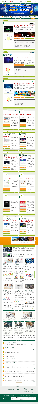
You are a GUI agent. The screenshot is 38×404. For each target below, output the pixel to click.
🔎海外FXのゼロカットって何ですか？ (9, 374)
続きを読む (34, 345)
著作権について (32, 391)
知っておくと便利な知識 (18, 390)
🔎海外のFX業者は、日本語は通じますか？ (9, 366)
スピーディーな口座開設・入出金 (17, 290)
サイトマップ (32, 392)
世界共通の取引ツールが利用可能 (28, 290)
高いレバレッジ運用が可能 (6, 264)
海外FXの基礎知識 (25, 389)
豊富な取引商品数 (26, 264)
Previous (10, 241)
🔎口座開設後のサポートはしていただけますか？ (10, 362)
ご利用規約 (32, 390)
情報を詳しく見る (11, 129)
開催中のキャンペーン (6, 3)
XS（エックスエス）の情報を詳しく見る (19, 107)
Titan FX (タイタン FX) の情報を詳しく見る (19, 76)
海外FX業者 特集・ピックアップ (26, 391)
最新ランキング (33, 18)
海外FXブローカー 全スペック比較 (11, 389)
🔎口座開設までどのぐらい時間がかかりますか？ (10, 347)
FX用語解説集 (17, 391)
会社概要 (32, 389)
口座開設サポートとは (18, 389)
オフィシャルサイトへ (29, 38)
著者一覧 (25, 392)
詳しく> (12, 283)
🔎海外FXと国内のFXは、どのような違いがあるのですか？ (11, 342)
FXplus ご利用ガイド (34, 3)
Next (35, 241)
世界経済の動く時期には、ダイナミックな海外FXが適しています (19, 247)
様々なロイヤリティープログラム (6, 290)
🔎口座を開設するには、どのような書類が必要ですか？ (10, 358)
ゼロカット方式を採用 (16, 264)
